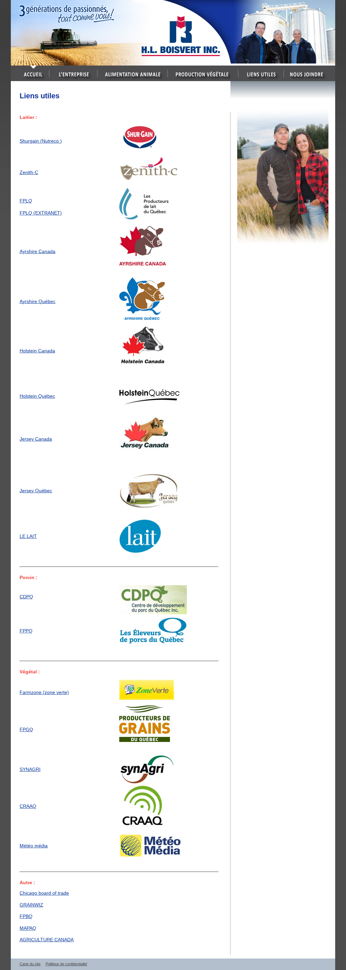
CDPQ (26, 596)
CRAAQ (28, 806)
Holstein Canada (37, 350)
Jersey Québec (36, 490)
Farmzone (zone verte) (44, 692)
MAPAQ (28, 928)
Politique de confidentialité (66, 964)
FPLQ (26, 200)
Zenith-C (29, 172)
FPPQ (26, 630)
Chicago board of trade (44, 893)
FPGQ (26, 729)
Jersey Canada (36, 439)
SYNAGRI (30, 769)
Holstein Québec (37, 396)
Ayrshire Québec (37, 301)
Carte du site (30, 964)
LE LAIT (28, 536)
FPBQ (26, 916)
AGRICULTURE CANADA (47, 939)
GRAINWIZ (31, 904)
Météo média (34, 845)
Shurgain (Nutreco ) (41, 141)
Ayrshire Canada (37, 251)
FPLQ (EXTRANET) (41, 213)
